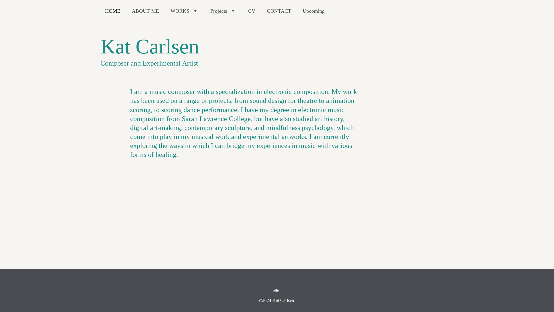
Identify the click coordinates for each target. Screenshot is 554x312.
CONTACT (279, 11)
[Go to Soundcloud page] (276, 290)
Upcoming (314, 11)
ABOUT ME (145, 11)
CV (251, 11)
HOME (112, 11)
